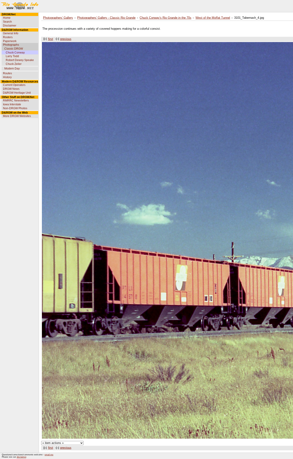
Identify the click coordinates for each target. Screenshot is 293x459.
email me (49, 455)
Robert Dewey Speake (20, 60)
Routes (7, 73)
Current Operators (14, 85)
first (50, 39)
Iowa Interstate (12, 104)
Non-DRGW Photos (15, 108)
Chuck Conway (15, 52)
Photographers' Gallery (58, 17)
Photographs (11, 44)
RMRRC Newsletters (16, 100)
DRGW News (11, 88)
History (7, 77)
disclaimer (21, 457)
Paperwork (9, 41)
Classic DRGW (13, 48)
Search (7, 21)
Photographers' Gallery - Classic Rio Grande (106, 17)
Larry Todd (12, 56)
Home (7, 17)
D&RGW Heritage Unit (17, 92)
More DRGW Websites (17, 116)
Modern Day (12, 68)
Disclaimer (9, 25)
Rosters (8, 37)
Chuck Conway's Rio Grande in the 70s (165, 17)
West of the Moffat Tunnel (212, 17)
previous (65, 39)
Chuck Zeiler (14, 64)
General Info (10, 33)
